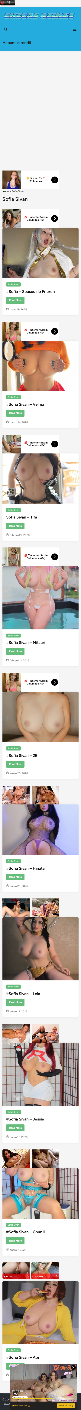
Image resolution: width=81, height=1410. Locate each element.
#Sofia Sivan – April (23, 1357)
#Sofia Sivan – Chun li (25, 1232)
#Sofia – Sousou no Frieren (30, 291)
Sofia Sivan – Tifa (21, 517)
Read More (15, 301)
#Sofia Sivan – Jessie (25, 1119)
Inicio (5, 191)
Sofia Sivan (13, 284)
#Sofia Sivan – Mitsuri (25, 642)
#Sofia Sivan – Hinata (25, 868)
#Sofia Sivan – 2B (21, 755)
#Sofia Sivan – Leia (23, 993)
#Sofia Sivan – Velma (25, 404)
